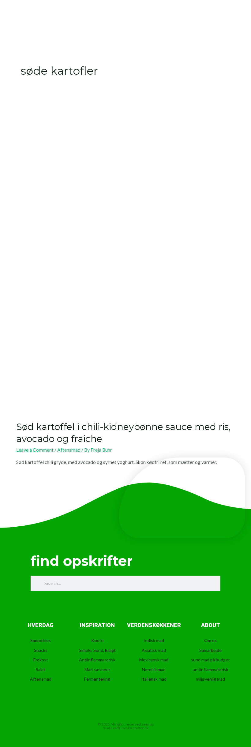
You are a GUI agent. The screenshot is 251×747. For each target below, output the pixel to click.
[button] (229, 21)
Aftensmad (69, 450)
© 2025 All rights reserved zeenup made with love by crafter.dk (126, 726)
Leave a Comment (35, 450)
